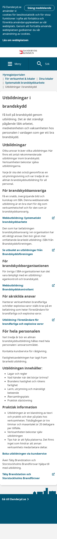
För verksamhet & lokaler (20, 78)
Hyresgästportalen (14, 74)
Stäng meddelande (39, 8)
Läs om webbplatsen (15, 40)
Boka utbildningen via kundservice (24, 453)
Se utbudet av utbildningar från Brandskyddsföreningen (22, 252)
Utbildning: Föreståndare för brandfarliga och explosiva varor (23, 322)
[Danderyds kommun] (28, 52)
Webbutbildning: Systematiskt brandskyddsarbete (21, 220)
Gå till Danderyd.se (14, 499)
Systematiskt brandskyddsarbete (24, 82)
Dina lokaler (46, 78)
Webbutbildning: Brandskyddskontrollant (20, 287)
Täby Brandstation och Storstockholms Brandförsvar (21, 476)
